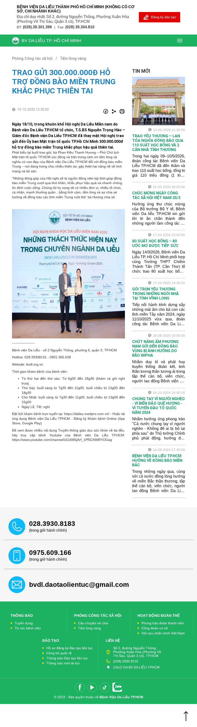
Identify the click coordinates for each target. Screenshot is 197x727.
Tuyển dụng (24, 623)
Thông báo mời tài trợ (63, 663)
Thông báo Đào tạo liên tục (67, 658)
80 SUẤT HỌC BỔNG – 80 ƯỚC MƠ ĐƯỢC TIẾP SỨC (155, 243)
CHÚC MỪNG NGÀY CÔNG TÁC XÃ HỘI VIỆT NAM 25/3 (156, 195)
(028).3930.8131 (126, 661)
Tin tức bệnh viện (28, 628)
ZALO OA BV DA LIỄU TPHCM (136, 667)
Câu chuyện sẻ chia (93, 623)
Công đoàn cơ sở (155, 628)
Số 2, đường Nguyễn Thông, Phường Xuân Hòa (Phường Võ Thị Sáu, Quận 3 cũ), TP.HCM (137, 652)
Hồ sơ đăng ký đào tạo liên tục (69, 648)
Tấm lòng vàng (89, 628)
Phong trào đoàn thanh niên (163, 623)
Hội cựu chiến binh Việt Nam (163, 633)
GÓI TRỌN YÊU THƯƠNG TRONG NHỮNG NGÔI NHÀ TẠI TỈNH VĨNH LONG (155, 293)
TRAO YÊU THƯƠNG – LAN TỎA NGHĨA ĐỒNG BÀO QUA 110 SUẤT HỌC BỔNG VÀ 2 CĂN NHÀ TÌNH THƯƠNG (157, 143)
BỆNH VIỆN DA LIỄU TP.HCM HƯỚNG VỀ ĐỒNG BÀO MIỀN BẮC (157, 460)
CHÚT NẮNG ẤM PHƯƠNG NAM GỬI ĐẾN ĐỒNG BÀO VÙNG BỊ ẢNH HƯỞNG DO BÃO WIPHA (155, 348)
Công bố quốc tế (59, 653)
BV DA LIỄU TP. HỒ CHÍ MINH (51, 40)
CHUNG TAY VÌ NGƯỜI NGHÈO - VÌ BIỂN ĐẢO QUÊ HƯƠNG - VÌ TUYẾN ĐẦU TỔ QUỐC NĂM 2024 (158, 406)
